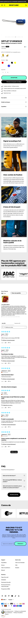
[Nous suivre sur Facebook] (2, 596)
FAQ (16, 565)
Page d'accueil (4, 577)
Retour (3, 565)
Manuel (3, 570)
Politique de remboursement (7, 611)
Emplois (17, 567)
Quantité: (3, 69)
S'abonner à (20, 543)
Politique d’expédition (18, 612)
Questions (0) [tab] (17, 323)
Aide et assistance (5, 567)
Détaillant (3, 579)
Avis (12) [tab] (3, 323)
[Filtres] (2, 327)
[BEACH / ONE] (7, 55)
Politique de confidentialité (20, 611)
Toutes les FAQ (14, 494)
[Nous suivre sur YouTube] (12, 596)
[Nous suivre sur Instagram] (5, 596)
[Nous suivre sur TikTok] (15, 596)
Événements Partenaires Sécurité (5, 585)
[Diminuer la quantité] (3, 72)
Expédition (4, 562)
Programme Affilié (5, 589)
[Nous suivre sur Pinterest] (9, 596)
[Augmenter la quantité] (7, 72)
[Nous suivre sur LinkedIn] (19, 596)
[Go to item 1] (5, 299)
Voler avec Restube (20, 562)
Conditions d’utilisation (7, 612)
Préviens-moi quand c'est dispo (14, 81)
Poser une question (16, 293)
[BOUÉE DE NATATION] (3, 55)
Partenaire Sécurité (6, 582)
